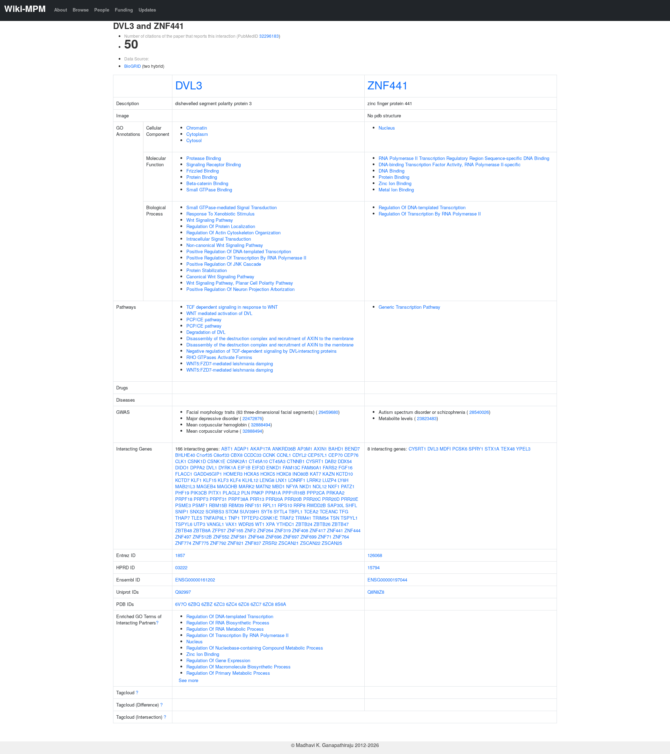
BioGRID (132, 66)
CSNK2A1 (237, 461)
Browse (81, 9)
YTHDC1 (285, 524)
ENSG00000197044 (387, 579)
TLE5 (196, 517)
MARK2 (246, 486)
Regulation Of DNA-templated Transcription (422, 207)
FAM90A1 (311, 467)
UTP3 (199, 524)
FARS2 (330, 467)
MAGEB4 (206, 486)
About (60, 9)
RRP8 (299, 505)
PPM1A (273, 492)
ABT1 (227, 448)
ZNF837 (253, 543)
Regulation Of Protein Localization (220, 226)
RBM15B (218, 505)
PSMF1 (200, 505)
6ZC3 (219, 604)
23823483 (427, 418)
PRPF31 (218, 499)
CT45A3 (277, 461)
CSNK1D (197, 461)
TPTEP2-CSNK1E (259, 517)
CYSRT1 (314, 461)
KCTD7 (182, 480)
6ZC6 (243, 604)
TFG (343, 511)
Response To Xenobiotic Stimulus (220, 213)
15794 (373, 567)
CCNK (269, 455)
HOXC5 (267, 473)
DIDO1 (182, 467)
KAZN (328, 473)
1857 (180, 555)
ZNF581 (239, 536)
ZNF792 (218, 543)
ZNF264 (265, 530)
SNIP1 (181, 511)
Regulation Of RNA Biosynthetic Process (227, 622)
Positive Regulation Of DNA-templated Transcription (238, 251)
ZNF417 (318, 530)
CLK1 (180, 461)
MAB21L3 (185, 486)
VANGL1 (215, 524)
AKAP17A (260, 448)
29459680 (328, 412)
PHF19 (182, 492)
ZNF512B (202, 536)
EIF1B (244, 467)
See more (188, 680)
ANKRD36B (284, 448)
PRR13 (257, 499)
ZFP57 (219, 530)
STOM (231, 511)
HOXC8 (283, 473)
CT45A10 (258, 461)
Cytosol (194, 140)
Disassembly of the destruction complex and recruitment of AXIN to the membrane (269, 338)
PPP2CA (316, 492)
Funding (124, 9)
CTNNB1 (296, 461)
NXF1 (334, 486)
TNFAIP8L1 (215, 517)
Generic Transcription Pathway (409, 306)
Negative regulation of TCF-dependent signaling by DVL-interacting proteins (261, 350)
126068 (374, 555)
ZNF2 (250, 530)
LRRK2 (314, 480)
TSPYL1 (349, 517)
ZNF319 (283, 530)
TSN (334, 517)
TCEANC (329, 511)
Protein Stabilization (206, 270)
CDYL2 (299, 455)
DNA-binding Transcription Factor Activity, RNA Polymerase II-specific (450, 164)
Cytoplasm (197, 134)
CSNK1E (216, 461)
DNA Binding (391, 170)
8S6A (280, 604)
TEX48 (508, 448)
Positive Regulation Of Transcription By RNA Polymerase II (246, 257)
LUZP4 (329, 480)
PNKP (257, 492)
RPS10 (285, 505)
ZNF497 (183, 536)
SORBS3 (215, 511)
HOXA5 (251, 473)
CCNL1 (284, 455)
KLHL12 (250, 480)
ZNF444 (352, 530)
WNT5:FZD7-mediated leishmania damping (229, 363)
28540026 (479, 412)
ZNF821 (236, 543)
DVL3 (188, 84)
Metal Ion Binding (396, 189)
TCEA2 (311, 511)
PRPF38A (238, 499)
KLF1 (196, 480)
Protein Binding (201, 177)
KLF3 (223, 480)
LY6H (343, 480)
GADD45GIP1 (208, 473)
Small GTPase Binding (209, 189)
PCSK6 (459, 448)
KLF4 (235, 480)
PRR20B (293, 499)
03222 (181, 567)
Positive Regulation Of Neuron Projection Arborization (240, 289)
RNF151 (253, 505)
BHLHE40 (185, 455)
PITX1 (214, 492)
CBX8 (237, 455)
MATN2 (263, 486)
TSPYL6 (183, 524)
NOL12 (320, 486)
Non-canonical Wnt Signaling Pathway (224, 245)
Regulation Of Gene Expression (218, 660)
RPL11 (269, 505)
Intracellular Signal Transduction (218, 238)
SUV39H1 (250, 511)
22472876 (252, 418)
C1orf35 (204, 455)
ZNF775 (201, 543)
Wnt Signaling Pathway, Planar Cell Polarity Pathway (239, 282)
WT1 (260, 524)
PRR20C (312, 499)
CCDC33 (252, 455)
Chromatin (196, 127)
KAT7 (315, 473)
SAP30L (335, 505)
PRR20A (274, 499)
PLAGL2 (231, 492)
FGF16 (345, 467)
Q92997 (183, 591)
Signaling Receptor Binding (213, 164)
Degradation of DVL (205, 332)
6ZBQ (194, 604)
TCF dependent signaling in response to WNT (232, 306)
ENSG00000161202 (195, 579)
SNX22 (197, 511)
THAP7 (182, 517)
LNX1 (281, 480)
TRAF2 (287, 517)
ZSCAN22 (310, 543)
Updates (147, 9)
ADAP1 (241, 448)
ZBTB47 (340, 524)
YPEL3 (523, 448)
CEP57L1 (317, 455)
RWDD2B (316, 505)
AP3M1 (304, 448)
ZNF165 (235, 530)
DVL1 (211, 467)
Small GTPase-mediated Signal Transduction (231, 207)
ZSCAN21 (288, 543)
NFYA (292, 486)
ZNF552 (221, 536)
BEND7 (352, 448)
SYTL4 (280, 511)
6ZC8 (268, 604)
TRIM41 (303, 517)
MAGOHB (227, 486)
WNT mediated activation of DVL (219, 313)
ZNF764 (341, 536)
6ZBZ (207, 604)
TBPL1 (296, 511)
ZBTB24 (304, 524)
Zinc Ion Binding (395, 183)
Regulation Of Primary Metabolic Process (228, 672)
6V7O (181, 604)
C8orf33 (221, 455)
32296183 (269, 36)
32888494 (260, 424)
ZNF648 (256, 536)
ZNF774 (183, 543)
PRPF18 (183, 499)
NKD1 (305, 486)
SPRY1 (476, 448)
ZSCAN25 (332, 543)
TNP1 (234, 517)
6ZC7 (256, 604)
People (101, 9)
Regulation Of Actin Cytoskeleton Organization (233, 232)
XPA (270, 524)
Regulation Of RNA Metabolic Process (225, 628)
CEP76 (351, 455)
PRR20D (331, 499)
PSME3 (183, 505)
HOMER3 (233, 473)
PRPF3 (201, 499)
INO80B (300, 473)
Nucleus (387, 127)
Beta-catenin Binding (207, 183)
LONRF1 (296, 480)
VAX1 (231, 524)
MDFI (445, 448)
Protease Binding (203, 158)
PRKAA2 (335, 492)
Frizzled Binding (202, 170)
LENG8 (267, 480)
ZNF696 (274, 536)
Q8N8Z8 (375, 591)
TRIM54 (321, 517)
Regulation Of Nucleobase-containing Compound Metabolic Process (254, 647)
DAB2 (330, 461)
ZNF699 (308, 536)
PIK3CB (199, 492)
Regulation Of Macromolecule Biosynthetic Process (238, 666)
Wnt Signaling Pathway (209, 220)
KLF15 (209, 480)
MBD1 (278, 486)
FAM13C (291, 467)
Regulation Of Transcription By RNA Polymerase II (430, 213)
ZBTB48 (183, 530)
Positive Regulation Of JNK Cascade (223, 264)
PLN (245, 492)
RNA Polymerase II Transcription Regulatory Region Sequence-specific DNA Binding (464, 158)
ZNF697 (291, 536)
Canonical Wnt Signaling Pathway (220, 276)
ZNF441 (387, 84)
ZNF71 (325, 536)
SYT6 (266, 511)
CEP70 (335, 455)
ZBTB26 (322, 524)
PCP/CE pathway (204, 319)
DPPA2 (197, 467)
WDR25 (246, 524)
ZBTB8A (202, 530)
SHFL (351, 505)
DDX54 (345, 461)
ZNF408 (300, 530)
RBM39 (236, 505)
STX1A (492, 448)
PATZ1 (348, 486)
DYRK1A (227, 467)
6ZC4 (231, 604)
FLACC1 (183, 473)
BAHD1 (335, 448)
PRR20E (349, 499)
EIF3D (258, 467)
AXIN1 (320, 448)
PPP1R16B (293, 492)
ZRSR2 (269, 543)
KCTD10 (344, 473)
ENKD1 (273, 467)
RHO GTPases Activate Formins (219, 357)
